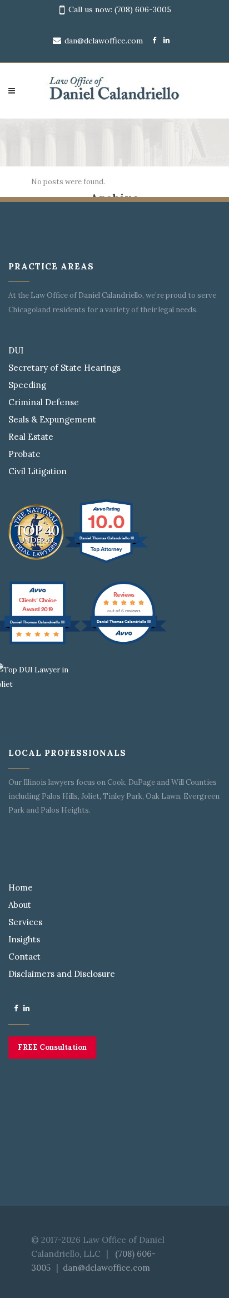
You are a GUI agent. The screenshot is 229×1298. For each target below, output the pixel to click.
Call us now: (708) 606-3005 (119, 9)
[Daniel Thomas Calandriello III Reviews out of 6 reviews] (124, 643)
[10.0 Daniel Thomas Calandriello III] (107, 563)
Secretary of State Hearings (64, 368)
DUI (15, 351)
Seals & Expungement (52, 420)
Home (20, 888)
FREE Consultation (52, 1047)
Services (25, 922)
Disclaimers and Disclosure (61, 974)
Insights (24, 939)
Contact (24, 957)
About (19, 905)
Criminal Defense (43, 402)
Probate (24, 454)
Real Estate (30, 437)
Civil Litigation (37, 471)
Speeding (27, 385)
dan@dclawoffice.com (103, 41)
